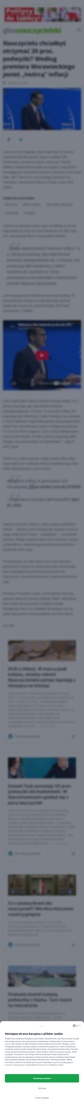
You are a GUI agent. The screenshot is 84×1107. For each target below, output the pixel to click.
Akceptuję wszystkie (42, 1078)
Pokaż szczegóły (42, 1097)
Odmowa (42, 1088)
